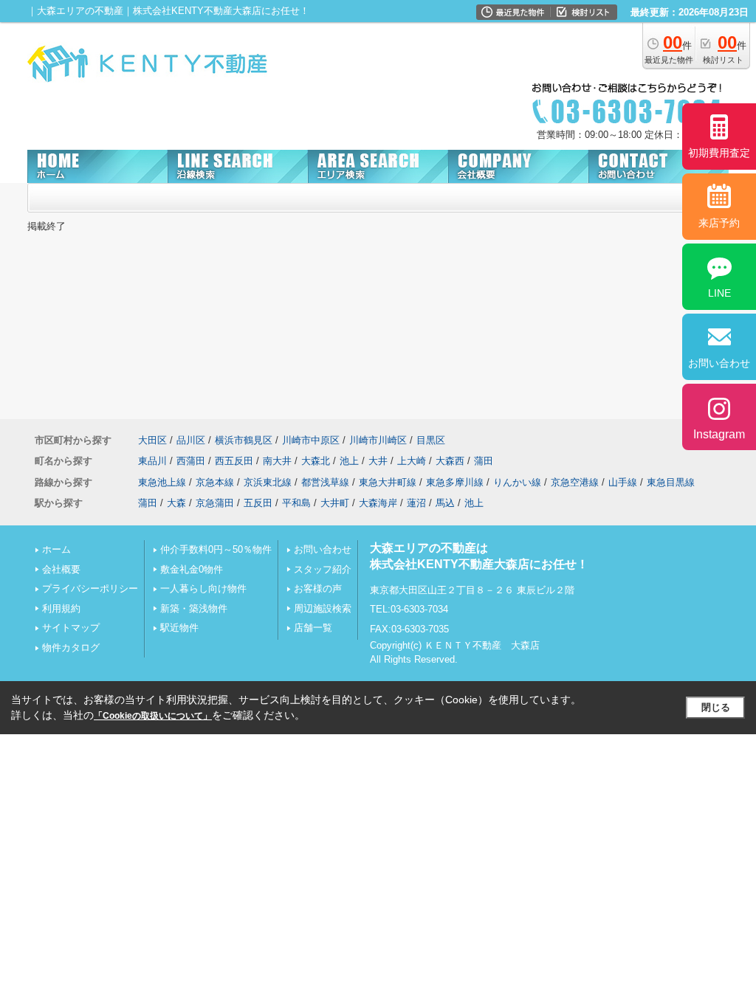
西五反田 (234, 460)
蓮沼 (416, 502)
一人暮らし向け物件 (203, 588)
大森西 (450, 460)
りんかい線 (517, 482)
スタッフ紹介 (322, 569)
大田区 (152, 440)
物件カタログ (71, 647)
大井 (378, 460)
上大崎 (411, 460)
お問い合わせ (322, 549)
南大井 (277, 460)
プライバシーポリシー (90, 588)
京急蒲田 (215, 502)
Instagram (719, 434)
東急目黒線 (671, 482)
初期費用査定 (719, 153)
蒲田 (483, 460)
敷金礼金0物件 (191, 569)
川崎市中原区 (311, 440)
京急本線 (215, 482)
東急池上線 (162, 482)
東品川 (152, 460)
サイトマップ (71, 627)
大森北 (315, 460)
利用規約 (61, 608)
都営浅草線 (325, 482)
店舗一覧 (313, 627)
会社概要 (61, 569)
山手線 (622, 482)
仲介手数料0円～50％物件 (216, 549)
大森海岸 (378, 502)
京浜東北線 (268, 482)
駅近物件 (179, 627)
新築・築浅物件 (193, 608)
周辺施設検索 (322, 608)
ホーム (56, 549)
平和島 (296, 502)
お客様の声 (318, 588)
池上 (349, 460)
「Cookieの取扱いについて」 (153, 716)
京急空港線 (575, 482)
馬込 (445, 502)
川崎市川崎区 (378, 440)
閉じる (715, 707)
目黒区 (430, 440)
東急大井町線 (387, 482)
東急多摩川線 (455, 482)
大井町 (334, 502)
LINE (719, 293)
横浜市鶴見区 (243, 440)
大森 (176, 502)
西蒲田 (190, 460)
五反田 (258, 502)
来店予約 (719, 223)
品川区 (190, 440)
